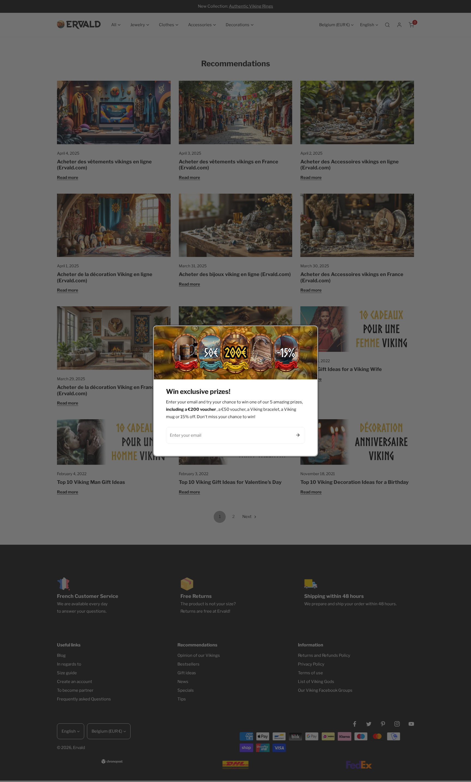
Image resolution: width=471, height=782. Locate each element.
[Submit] (297, 435)
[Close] (310, 332)
